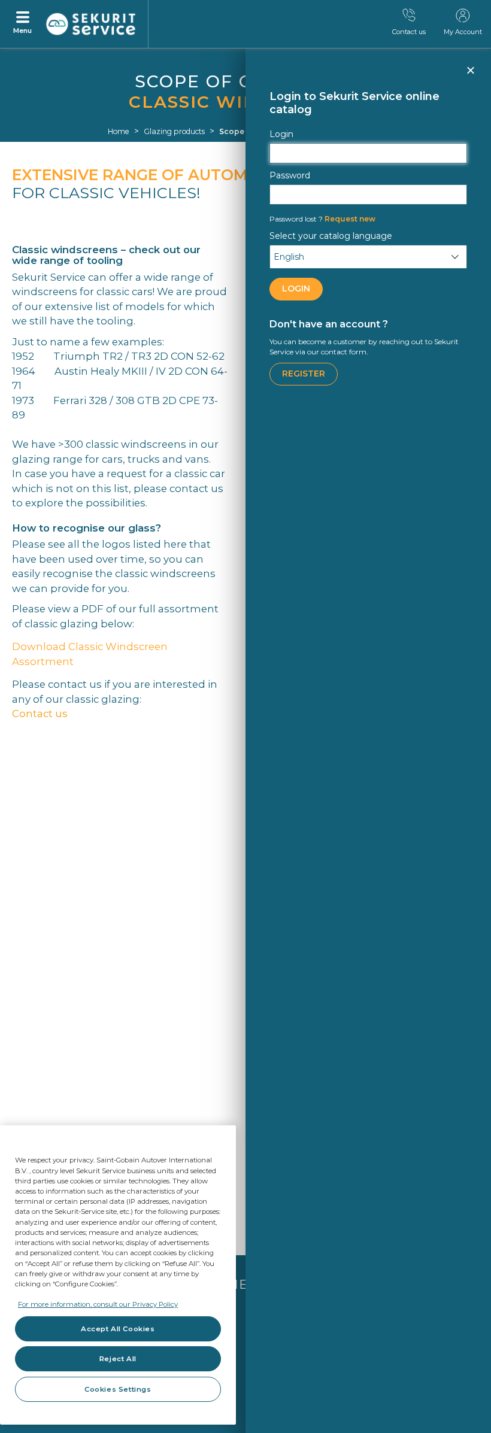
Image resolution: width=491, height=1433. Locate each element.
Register (303, 373)
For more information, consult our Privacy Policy (98, 1304)
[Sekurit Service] (91, 25)
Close (470, 75)
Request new (322, 218)
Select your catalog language (330, 235)
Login (281, 134)
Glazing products (174, 131)
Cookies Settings (117, 1389)
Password (289, 175)
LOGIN (296, 288)
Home (118, 131)
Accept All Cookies (117, 1329)
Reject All (118, 1359)
